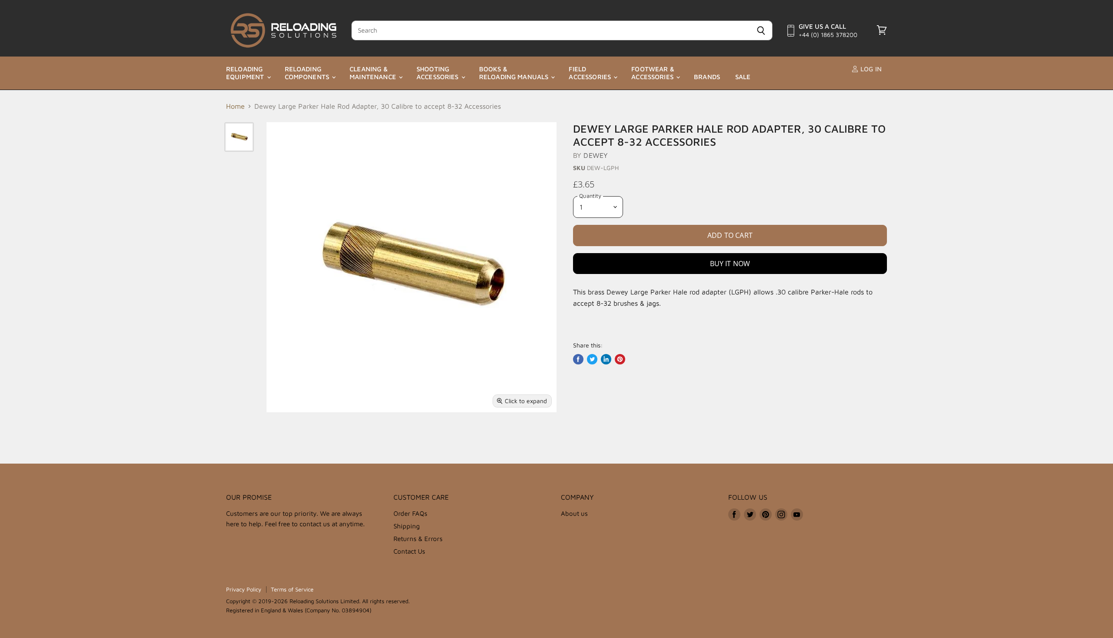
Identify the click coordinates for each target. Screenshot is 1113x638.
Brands (707, 76)
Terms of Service (292, 589)
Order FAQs (410, 513)
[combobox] (550, 30)
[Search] (761, 30)
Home (235, 106)
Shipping (406, 526)
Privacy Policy (243, 589)
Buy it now (730, 263)
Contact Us (409, 551)
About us (574, 513)
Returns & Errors (418, 538)
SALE (743, 76)
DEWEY (595, 155)
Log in (870, 69)
